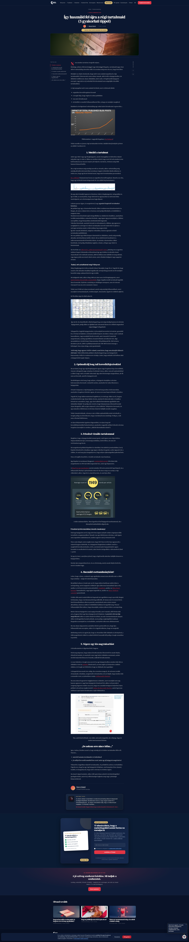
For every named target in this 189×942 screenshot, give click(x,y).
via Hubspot (109, 139)
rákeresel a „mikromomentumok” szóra (94, 250)
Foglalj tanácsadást (144, 2)
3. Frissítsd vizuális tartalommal (58, 71)
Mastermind (100, 2)
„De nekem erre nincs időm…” (58, 80)
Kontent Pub (84, 2)
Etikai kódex (67, 938)
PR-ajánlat (116, 2)
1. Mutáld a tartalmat (56, 65)
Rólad (130, 2)
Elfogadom (127, 937)
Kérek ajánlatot (94, 889)
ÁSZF (62, 938)
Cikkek (89, 9)
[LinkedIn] (133, 74)
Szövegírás (92, 2)
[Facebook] (133, 70)
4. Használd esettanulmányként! (59, 73)
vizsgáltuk (101, 588)
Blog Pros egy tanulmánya (80, 468)
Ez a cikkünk (75, 178)
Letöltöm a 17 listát (109, 852)
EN (135, 2)
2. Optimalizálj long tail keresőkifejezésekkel (56, 68)
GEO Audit (108, 2)
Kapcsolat (73, 938)
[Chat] (184, 936)
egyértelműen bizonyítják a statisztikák (83, 280)
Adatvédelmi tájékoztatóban (81, 938)
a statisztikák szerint (101, 461)
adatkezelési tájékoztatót (115, 848)
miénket (85, 664)
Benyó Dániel (92, 26)
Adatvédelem (56, 938)
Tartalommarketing (96, 9)
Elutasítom (117, 937)
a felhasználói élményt (102, 676)
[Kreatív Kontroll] (53, 2)
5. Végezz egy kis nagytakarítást (55, 77)
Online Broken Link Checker (102, 688)
